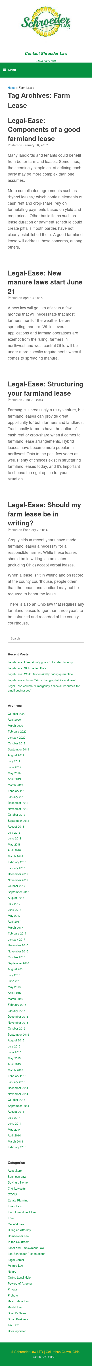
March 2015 (15, 1070)
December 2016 (18, 945)
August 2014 (16, 1111)
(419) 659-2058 (46, 61)
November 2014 (18, 1094)
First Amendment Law (22, 1212)
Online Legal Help (19, 1277)
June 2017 (14, 909)
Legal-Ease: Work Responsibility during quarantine (40, 674)
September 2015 (18, 1034)
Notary (12, 1271)
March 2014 (15, 1141)
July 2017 (14, 904)
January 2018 (16, 868)
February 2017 (17, 933)
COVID (12, 1194)
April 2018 (14, 850)
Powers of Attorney (20, 1283)
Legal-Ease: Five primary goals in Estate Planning (40, 662)
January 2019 (16, 797)
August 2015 (16, 1040)
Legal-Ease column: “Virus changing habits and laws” (42, 680)
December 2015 (18, 1016)
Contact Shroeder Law (46, 53)
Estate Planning (18, 1200)
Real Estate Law (18, 1301)
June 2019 (14, 767)
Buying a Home (18, 1182)
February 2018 (17, 862)
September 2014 (18, 1106)
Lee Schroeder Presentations (26, 1253)
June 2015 (14, 1052)
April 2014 (14, 1135)
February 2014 (17, 1147)
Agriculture (15, 1170)
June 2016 (14, 981)
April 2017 (14, 921)
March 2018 (15, 856)
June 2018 (14, 838)
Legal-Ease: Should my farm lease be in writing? (44, 513)
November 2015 (18, 1022)
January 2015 (16, 1082)
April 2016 (14, 993)
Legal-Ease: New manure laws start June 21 (45, 282)
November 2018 (18, 809)
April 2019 (14, 779)
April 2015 (14, 1064)
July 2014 (14, 1117)
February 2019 (17, 791)
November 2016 (18, 951)
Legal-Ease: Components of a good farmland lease (44, 129)
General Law (16, 1224)
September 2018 (18, 820)
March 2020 (15, 725)
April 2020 (14, 719)
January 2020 (16, 737)
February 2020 (17, 731)
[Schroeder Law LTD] (46, 22)
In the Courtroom (18, 1242)
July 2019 (14, 761)
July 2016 (14, 975)
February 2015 (17, 1076)
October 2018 (16, 814)
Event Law (14, 1206)
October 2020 (16, 713)
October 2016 (16, 957)
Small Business (18, 1319)
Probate (13, 1295)
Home (11, 87)
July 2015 (14, 1046)
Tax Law (13, 1325)
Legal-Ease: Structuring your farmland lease (45, 388)
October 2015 (16, 1028)
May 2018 (14, 844)
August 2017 (16, 897)
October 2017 (16, 886)
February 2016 (17, 1004)
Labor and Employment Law (26, 1248)
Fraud (11, 1218)
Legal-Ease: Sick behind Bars (27, 668)
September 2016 (18, 963)
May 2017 (14, 915)
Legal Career (16, 1260)
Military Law (15, 1265)
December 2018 (18, 802)
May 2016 (14, 987)
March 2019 (15, 785)
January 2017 (16, 939)
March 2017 (15, 927)
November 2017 (18, 880)
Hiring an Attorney (19, 1230)
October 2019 (16, 743)
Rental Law (15, 1307)
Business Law (17, 1176)
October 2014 (16, 1099)
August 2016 (16, 969)
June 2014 (14, 1123)
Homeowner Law (18, 1236)
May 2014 (14, 1129)
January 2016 (16, 1010)
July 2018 (14, 832)
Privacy (13, 1289)
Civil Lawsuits (17, 1188)
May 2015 (14, 1058)
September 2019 (18, 749)
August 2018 (16, 826)
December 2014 (18, 1088)
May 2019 (14, 773)
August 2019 (16, 755)
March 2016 (15, 999)
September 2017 (18, 892)
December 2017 (18, 874)
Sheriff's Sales (17, 1313)
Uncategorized (17, 1331)
